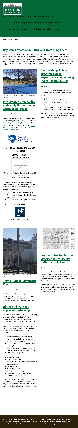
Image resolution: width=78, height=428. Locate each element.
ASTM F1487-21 (20, 121)
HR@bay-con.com (29, 386)
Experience (54, 22)
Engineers (27, 22)
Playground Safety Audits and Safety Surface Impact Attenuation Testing (19, 105)
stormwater (45, 86)
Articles (47, 29)
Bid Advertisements (19, 29)
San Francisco (8, 289)
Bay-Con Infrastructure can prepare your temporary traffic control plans (57, 258)
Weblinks (36, 29)
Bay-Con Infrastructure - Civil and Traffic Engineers (35, 50)
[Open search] (73, 26)
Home (16, 22)
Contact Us (58, 29)
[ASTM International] (20, 212)
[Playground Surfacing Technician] (20, 165)
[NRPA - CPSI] (20, 139)
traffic (18, 289)
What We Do (40, 22)
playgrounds (8, 114)
